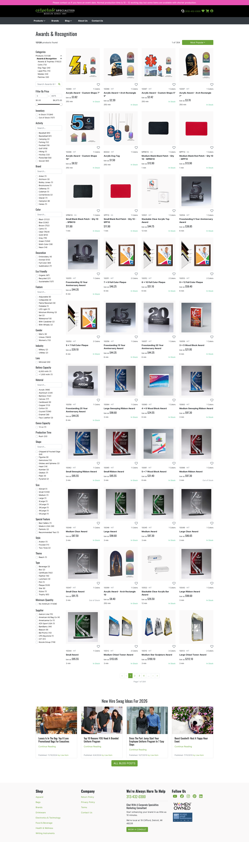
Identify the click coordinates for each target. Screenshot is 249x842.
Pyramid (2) (44, 479)
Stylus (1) (43, 591)
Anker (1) (43, 176)
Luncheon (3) (44, 579)
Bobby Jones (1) (46, 182)
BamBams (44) (45, 626)
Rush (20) (43, 436)
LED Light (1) (44, 309)
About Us (83, 20)
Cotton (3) (43, 408)
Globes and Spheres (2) (49, 463)
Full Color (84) (45, 263)
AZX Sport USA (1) (47, 623)
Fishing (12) (44, 142)
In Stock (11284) (46, 114)
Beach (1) (43, 557)
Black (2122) (44, 219)
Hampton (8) (44, 201)
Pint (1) (42, 582)
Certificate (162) (46, 573)
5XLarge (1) (44, 514)
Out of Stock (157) (47, 117)
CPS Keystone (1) (46, 636)
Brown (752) (44, 225)
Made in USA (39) (46, 526)
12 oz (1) (42, 427)
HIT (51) (42, 639)
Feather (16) (44, 576)
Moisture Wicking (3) (48, 312)
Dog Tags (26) (44, 68)
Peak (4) (42, 476)
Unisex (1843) (45, 337)
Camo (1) (43, 229)
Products (38, 20)
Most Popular (196, 42)
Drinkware (41, 812)
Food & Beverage (44, 823)
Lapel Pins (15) (44, 71)
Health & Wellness (44, 828)
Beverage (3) (44, 566)
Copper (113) (44, 405)
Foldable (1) (44, 306)
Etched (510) (44, 260)
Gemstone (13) (45, 460)
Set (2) (42, 315)
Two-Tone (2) (45, 548)
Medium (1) (44, 495)
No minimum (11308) (48, 604)
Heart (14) (43, 466)
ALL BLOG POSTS (124, 763)
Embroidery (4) (45, 257)
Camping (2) (44, 139)
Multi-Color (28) (46, 244)
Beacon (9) (43, 630)
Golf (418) (43, 148)
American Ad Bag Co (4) (49, 617)
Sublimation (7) (45, 266)
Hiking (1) (43, 151)
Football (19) (44, 145)
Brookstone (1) (45, 185)
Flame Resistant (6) (47, 303)
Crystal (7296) (45, 411)
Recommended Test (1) (49, 532)
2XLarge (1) (44, 504)
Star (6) (42, 588)
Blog (67, 20)
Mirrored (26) (44, 362)
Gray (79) (43, 238)
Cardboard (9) (45, 402)
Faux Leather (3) (46, 418)
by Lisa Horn (63, 755)
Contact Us (97, 20)
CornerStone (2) (46, 195)
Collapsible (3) (45, 300)
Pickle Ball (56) (45, 158)
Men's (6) (43, 334)
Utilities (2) (43, 353)
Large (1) (42, 498)
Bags (38, 802)
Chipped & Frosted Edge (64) (49, 452)
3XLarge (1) (44, 507)
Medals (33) (43, 74)
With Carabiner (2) (47, 321)
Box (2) (42, 569)
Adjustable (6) (45, 297)
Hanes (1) (43, 204)
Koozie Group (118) (47, 642)
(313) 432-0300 (192, 11)
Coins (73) (42, 65)
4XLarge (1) (44, 510)
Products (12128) (43, 56)
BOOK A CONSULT (137, 829)
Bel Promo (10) (45, 633)
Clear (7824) (44, 232)
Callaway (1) (44, 188)
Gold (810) (43, 235)
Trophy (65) (44, 594)
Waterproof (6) (45, 318)
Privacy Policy (88, 802)
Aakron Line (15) (46, 614)
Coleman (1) (44, 192)
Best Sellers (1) (45, 523)
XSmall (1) (43, 489)
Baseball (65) (44, 133)
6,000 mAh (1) (45, 371)
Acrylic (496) (44, 390)
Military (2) (43, 349)
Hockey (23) (44, 155)
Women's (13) (45, 340)
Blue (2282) (44, 222)
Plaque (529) (44, 585)
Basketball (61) (45, 136)
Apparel (39, 797)
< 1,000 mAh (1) (46, 374)
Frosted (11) (44, 545)
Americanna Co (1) (47, 620)
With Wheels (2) (46, 325)
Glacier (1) (43, 198)
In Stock (96, 101)
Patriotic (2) (44, 529)
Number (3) (44, 469)
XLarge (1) (43, 501)
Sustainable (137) (46, 281)
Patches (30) (43, 77)
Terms (84, 807)
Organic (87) (44, 275)
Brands (55, 20)
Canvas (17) (44, 399)
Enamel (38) (44, 414)
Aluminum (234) (46, 393)
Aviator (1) (43, 542)
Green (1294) (44, 241)
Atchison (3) (44, 179)
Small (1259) (44, 492)
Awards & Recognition (47, 58)
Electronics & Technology (48, 817)
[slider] (36, 104)
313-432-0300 (136, 796)
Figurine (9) (44, 457)
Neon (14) (43, 247)
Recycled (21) (45, 278)
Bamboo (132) (45, 396)
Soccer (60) (44, 161)
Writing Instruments (45, 833)
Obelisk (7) (43, 473)
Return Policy (87, 797)
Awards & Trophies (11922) (49, 61)
